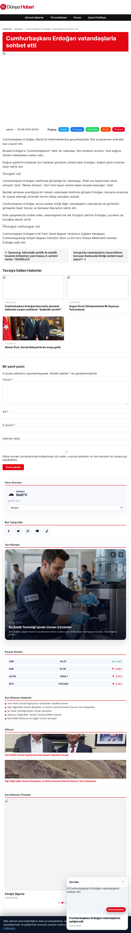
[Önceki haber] (113, 555)
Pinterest (118, 129)
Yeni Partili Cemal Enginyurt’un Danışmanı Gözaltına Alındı (37, 703)
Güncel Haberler (34, 17)
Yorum (8, 379)
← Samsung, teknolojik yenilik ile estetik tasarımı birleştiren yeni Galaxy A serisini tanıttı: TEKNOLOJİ (31, 256)
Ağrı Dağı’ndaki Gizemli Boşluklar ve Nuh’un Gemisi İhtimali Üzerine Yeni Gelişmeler (51, 707)
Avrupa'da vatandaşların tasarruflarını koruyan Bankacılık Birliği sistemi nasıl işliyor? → (98, 256)
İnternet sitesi (11, 438)
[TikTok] (47, 531)
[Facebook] (9, 531)
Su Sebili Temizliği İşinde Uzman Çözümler (29, 711)
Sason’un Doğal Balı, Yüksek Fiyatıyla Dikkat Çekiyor (34, 714)
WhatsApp (92, 129)
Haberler (7, 29)
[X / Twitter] (18, 531)
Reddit (106, 129)
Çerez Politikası (97, 17)
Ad (5, 411)
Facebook (77, 129)
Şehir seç (14, 501)
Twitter (63, 129)
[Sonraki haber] (120, 555)
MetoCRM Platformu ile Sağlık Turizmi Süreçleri (32, 718)
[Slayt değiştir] (59, 903)
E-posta (9, 425)
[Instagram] (28, 531)
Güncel (18, 29)
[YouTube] (37, 531)
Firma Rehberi (59, 17)
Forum (77, 17)
